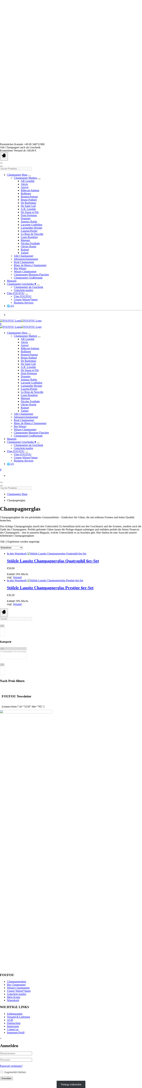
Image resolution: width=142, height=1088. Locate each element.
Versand (17, 577)
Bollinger (26, 193)
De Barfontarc (28, 202)
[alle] (2, 625)
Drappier (25, 218)
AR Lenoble (27, 181)
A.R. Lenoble (28, 209)
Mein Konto (13, 997)
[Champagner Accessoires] (13, 651)
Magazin (11, 280)
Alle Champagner (23, 255)
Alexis (24, 184)
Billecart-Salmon (30, 190)
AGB (10, 1020)
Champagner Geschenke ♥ (21, 283)
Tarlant (24, 252)
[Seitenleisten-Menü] (4, 613)
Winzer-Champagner (18, 987)
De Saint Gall (28, 205)
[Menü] (4, 156)
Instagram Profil (15, 1032)
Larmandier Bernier (31, 227)
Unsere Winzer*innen (26, 299)
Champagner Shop (17, 174)
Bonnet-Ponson (29, 196)
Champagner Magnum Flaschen (31, 274)
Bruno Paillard (29, 199)
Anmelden (6, 1078)
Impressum (13, 1026)
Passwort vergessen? (11, 1065)
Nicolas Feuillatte (30, 243)
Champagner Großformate (28, 277)
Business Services (23, 302)
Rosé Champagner (24, 262)
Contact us (13, 1029)
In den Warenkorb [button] (17, 553)
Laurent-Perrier (29, 230)
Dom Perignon (29, 215)
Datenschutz (13, 1023)
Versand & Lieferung (18, 1016)
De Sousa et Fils (30, 212)
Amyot (24, 187)
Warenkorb (13, 1000)
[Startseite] (21, 320)
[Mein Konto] (1, 163)
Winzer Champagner (25, 271)
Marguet (25, 240)
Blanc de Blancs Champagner (30, 265)
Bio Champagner (16, 984)
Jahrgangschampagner (26, 258)
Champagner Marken (25, 177)
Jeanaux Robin (29, 221)
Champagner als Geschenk (28, 287)
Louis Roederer (29, 237)
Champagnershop (16, 981)
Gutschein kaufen (23, 290)
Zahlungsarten (15, 1013)
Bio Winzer (20, 268)
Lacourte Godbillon (31, 224)
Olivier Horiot (28, 246)
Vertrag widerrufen (71, 1084)
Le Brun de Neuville (32, 234)
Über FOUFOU (16, 293)
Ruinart (25, 249)
